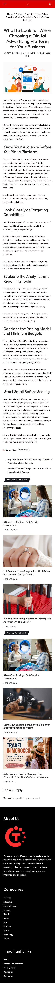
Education (7, 902)
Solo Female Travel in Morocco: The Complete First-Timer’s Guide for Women (26, 775)
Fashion (6, 910)
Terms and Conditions (13, 963)
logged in (19, 798)
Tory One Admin (14, 53)
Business (23, 450)
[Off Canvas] (4, 4)
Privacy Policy (9, 967)
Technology (8, 934)
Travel (6, 938)
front (18, 427)
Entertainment (9, 906)
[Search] (50, 4)
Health (6, 914)
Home (6, 918)
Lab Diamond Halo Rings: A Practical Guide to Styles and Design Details (26, 573)
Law (5, 922)
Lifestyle (7, 926)
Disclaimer (8, 972)
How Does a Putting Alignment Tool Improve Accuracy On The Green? (27, 620)
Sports (6, 930)
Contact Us (8, 976)
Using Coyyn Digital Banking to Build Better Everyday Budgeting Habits (26, 726)
